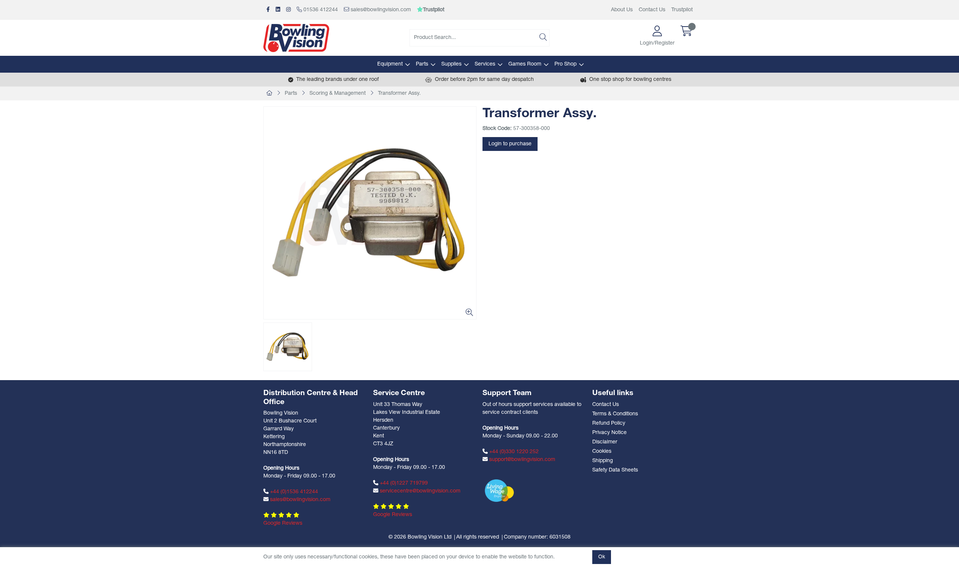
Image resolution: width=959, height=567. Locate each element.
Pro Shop (565, 64)
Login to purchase (510, 144)
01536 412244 (320, 10)
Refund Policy (608, 423)
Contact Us (652, 10)
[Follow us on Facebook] (268, 10)
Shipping (602, 461)
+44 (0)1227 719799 (403, 483)
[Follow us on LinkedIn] (278, 10)
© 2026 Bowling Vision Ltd (419, 537)
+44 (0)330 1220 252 (513, 452)
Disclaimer (604, 442)
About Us (622, 10)
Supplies (451, 64)
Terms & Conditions (615, 414)
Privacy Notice (609, 433)
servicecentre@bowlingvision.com (419, 491)
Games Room (524, 64)
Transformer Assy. (399, 93)
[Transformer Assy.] (370, 212)
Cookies (601, 451)
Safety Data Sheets (615, 470)
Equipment (390, 64)
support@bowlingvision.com (521, 460)
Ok (601, 557)
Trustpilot (682, 10)
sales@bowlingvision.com (380, 10)
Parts (422, 64)
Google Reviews (282, 523)
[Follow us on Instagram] (288, 10)
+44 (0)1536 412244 (293, 492)
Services (485, 64)
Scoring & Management (337, 93)
